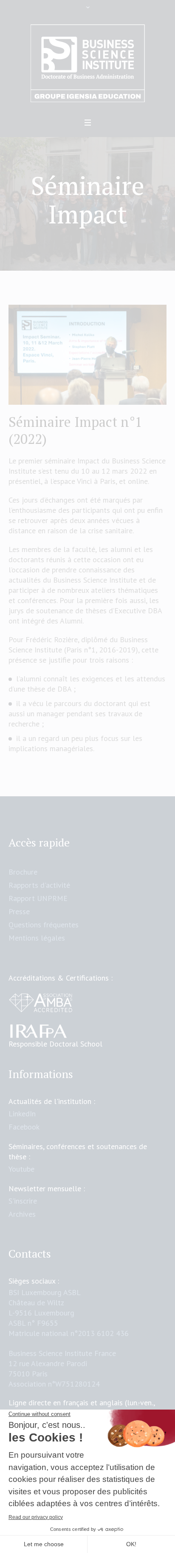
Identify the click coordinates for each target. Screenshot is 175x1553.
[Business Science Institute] (87, 63)
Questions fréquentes (43, 925)
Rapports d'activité (39, 885)
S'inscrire (22, 1201)
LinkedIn (22, 1113)
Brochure (22, 872)
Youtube (21, 1169)
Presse (19, 911)
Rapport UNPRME (38, 898)
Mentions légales (36, 938)
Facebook (24, 1127)
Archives (22, 1214)
